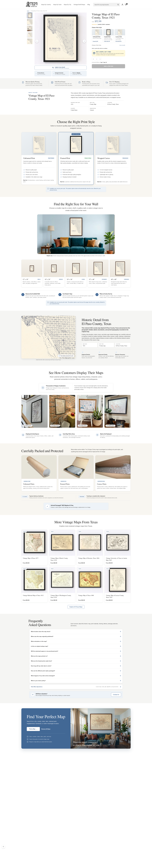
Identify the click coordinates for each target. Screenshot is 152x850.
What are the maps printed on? (39, 656)
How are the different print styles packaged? (43, 670)
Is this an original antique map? (39, 646)
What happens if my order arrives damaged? (43, 675)
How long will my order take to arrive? (41, 666)
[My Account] (122, 4)
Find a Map (33, 729)
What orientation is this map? (39, 641)
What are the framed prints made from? (41, 661)
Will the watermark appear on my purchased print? (44, 651)
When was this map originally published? (42, 636)
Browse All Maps (45, 729)
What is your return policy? (38, 680)
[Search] (118, 4)
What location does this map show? (40, 631)
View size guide (122, 45)
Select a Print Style (108, 66)
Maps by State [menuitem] (57, 4)
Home (28, 10)
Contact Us (116, 694)
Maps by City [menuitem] (67, 4)
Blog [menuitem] (88, 4)
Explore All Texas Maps (76, 607)
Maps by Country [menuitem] (46, 4)
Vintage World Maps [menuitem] (79, 4)
